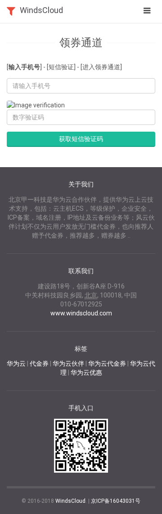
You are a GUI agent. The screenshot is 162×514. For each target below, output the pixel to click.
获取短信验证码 (81, 138)
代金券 (39, 363)
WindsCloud (41, 10)
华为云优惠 (86, 372)
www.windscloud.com (81, 313)
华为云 (16, 363)
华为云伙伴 (68, 363)
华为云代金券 (107, 363)
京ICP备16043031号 (115, 501)
